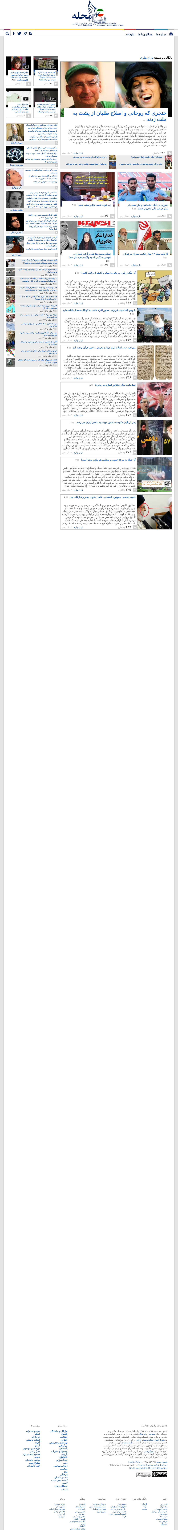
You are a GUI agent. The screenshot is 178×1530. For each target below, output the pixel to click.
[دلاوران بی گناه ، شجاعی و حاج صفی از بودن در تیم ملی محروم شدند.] (145, 193)
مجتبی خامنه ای (32, 1460)
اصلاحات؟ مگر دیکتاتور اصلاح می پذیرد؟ (113, 385)
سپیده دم (163, 1516)
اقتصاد (64, 1434)
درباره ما (161, 34)
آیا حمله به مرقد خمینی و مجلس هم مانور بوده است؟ (105, 459)
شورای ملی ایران (99, 1509)
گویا (145, 1507)
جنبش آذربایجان (161, 1509)
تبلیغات (130, 34)
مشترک (23, 32)
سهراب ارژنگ (17, 143)
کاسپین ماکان (17, 232)
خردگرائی (35, 1437)
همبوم (144, 1509)
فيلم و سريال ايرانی (57, 1509)
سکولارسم (148, 1440)
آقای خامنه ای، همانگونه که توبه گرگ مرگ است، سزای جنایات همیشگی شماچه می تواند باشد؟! (46, 77)
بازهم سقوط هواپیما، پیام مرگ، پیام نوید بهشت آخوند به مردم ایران (42, 132)
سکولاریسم (34, 1463)
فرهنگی (142, 1434)
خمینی (37, 1457)
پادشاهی (63, 1448)
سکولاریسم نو (161, 1519)
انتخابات (63, 1437)
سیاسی (151, 1434)
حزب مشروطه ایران (97, 1507)
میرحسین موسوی (31, 1448)
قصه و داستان (60, 1477)
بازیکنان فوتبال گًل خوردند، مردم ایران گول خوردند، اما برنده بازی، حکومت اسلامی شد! (41, 222)
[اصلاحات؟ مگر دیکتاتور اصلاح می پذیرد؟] (154, 416)
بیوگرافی (63, 1445)
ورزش (64, 1489)
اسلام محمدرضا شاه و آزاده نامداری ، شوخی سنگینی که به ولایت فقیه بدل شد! (90, 257)
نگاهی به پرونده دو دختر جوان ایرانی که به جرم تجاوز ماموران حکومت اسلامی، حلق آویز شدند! (41, 205)
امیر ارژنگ (16, 255)
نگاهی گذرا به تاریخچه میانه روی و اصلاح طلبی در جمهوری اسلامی (42, 216)
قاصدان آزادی (59, 1512)
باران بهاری (146, 57)
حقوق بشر (122, 1504)
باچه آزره (81, 1509)
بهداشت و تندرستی (58, 1442)
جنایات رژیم (61, 1460)
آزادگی (144, 1504)
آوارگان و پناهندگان (58, 1431)
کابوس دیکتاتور (79, 1519)
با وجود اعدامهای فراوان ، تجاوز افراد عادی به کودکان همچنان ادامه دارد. (99, 312)
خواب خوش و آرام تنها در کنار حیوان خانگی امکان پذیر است (41, 244)
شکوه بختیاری (16, 210)
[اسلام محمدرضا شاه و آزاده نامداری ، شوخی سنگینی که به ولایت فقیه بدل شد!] (87, 238)
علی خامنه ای (33, 1465)
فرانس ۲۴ (163, 1521)
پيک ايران (163, 1507)
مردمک (164, 1524)
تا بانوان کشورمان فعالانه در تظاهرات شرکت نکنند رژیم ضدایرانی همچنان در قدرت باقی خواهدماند (46, 109)
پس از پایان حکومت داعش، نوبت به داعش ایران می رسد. (103, 422)
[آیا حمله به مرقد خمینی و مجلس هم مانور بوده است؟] (154, 491)
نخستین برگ (171, 32)
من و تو (62, 1516)
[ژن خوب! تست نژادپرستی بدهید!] (87, 192)
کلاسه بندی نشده (59, 1480)
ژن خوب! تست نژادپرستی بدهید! (91, 205)
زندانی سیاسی (60, 1465)
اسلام (37, 1434)
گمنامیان (82, 1526)
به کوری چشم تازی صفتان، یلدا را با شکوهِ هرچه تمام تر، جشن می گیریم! (41, 149)
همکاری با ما (145, 34)
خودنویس (163, 1514)
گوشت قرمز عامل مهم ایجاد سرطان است (41, 249)
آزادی (138, 1440)
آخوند (37, 1442)
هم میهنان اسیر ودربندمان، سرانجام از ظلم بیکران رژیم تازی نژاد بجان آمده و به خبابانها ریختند (20, 109)
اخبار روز (163, 1504)
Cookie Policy (134, 1462)
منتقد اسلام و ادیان (77, 1529)
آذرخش (82, 1504)
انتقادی (64, 1440)
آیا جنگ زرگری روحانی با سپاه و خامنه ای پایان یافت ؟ (105, 273)
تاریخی (64, 1454)
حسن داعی (60, 1507)
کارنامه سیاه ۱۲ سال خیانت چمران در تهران (145, 256)
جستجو (7, 32)
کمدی (64, 1483)
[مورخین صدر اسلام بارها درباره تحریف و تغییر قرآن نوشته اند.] (154, 378)
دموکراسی (160, 1440)
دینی (65, 1463)
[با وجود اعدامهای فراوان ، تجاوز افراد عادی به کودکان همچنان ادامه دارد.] (154, 341)
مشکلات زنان (61, 1486)
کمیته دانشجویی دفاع (118, 1514)
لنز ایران (61, 1514)
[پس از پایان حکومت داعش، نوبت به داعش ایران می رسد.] (154, 453)
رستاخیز (82, 1514)
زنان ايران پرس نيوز (118, 1509)
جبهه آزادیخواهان (99, 1504)
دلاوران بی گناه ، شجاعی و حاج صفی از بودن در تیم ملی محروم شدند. (148, 207)
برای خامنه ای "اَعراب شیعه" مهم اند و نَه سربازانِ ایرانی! (41, 154)
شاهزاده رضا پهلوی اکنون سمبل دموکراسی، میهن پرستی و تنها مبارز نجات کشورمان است (19, 76)
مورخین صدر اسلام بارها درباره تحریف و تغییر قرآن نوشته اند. (101, 347)
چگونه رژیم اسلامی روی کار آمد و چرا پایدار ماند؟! (43, 227)
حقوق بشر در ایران (118, 1507)
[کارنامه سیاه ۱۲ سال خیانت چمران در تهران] (145, 240)
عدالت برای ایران (119, 1512)
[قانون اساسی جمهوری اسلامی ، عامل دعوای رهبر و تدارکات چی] (154, 528)
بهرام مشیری (59, 1504)
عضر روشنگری (79, 1516)
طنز (65, 1471)
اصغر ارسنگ (80, 1507)
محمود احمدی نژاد (31, 1454)
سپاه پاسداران (33, 1431)
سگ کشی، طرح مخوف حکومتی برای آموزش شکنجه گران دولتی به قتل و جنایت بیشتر (41, 194)
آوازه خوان (127, 1442)
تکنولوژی (63, 1457)
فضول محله (89, 13)
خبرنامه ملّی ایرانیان (159, 1512)
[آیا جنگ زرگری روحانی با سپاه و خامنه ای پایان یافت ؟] (154, 304)
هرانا (124, 1516)
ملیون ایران (101, 1512)
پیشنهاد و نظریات (59, 1451)
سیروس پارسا (16, 165)
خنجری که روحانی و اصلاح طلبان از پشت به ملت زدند (120, 116)
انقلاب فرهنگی (33, 1440)
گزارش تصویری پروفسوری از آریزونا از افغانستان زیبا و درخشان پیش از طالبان (42, 238)
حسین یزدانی (80, 1512)
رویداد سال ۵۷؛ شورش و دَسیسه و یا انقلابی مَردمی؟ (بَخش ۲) (41, 160)
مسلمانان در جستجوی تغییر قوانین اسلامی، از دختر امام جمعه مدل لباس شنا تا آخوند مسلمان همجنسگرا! (41, 199)
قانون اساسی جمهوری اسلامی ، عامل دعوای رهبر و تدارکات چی (100, 497)
